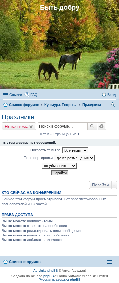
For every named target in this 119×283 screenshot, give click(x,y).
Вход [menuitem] (111, 95)
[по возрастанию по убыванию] (59, 166)
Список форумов (25, 262)
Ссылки (15, 95)
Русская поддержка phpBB (60, 279)
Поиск (92, 126)
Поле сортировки (39, 158)
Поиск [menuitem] (114, 105)
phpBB (48, 276)
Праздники (18, 117)
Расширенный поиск (101, 126)
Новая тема (16, 126)
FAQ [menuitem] (34, 95)
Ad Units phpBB (45, 270)
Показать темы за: (46, 150)
